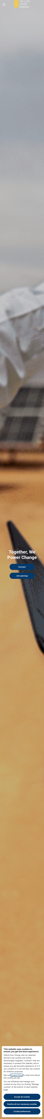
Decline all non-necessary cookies (22, 1104)
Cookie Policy (17, 1075)
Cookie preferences (22, 1111)
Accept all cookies (22, 1097)
